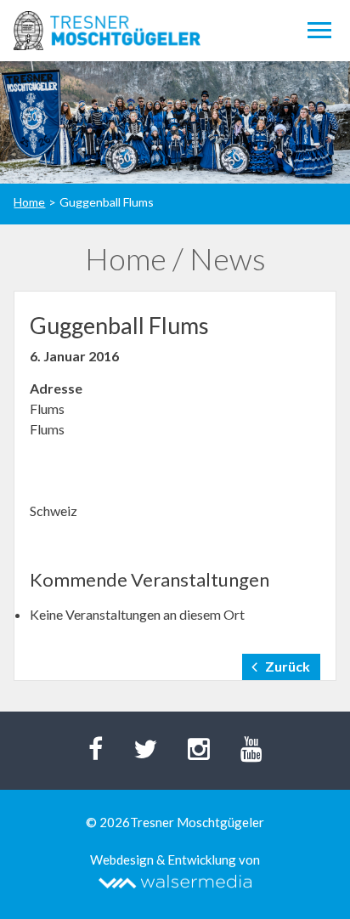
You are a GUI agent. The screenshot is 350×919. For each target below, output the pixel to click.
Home (29, 202)
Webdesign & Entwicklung (163, 859)
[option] (175, 122)
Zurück (287, 666)
